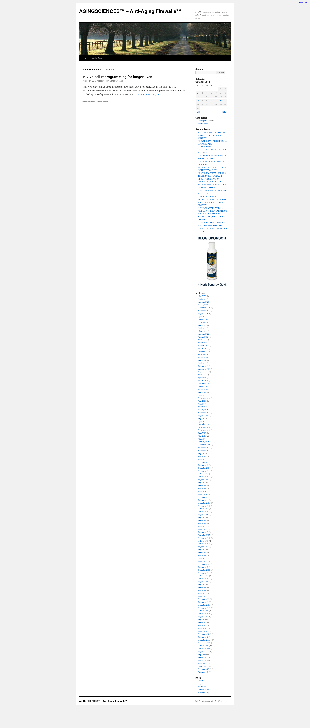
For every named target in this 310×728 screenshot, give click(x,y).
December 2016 (204, 424)
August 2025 (203, 313)
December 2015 (204, 444)
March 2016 (202, 438)
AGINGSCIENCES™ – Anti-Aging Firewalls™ (130, 10)
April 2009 (202, 663)
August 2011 (203, 581)
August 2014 (203, 479)
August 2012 (203, 546)
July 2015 (202, 453)
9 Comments (102, 101)
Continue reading (148, 94)
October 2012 (203, 540)
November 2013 (204, 505)
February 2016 (203, 441)
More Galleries (88, 101)
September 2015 (204, 450)
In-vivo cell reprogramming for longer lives (117, 76)
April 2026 (202, 299)
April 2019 (202, 395)
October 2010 (203, 610)
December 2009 (204, 639)
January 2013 (203, 532)
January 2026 (203, 304)
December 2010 (204, 605)
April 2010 (202, 628)
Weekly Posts (203, 123)
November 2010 (204, 607)
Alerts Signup (97, 58)
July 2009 (202, 654)
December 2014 (204, 468)
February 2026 (203, 301)
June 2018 (202, 401)
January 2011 (203, 602)
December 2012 (204, 535)
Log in (200, 683)
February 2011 (203, 599)
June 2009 (202, 657)
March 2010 (202, 631)
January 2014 (203, 500)
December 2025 (204, 307)
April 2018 (202, 403)
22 (221, 100)
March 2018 (202, 406)
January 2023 (203, 336)
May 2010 (202, 625)
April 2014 (202, 491)
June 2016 (202, 433)
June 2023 (202, 325)
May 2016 (202, 436)
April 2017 (202, 421)
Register (201, 680)
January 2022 (203, 348)
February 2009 (203, 669)
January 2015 (203, 465)
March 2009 (202, 666)
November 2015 (204, 447)
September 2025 (204, 310)
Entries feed (202, 686)
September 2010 (204, 613)
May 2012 (202, 555)
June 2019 (202, 392)
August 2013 (203, 514)
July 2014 (202, 482)
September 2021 (204, 354)
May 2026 (202, 296)
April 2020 (202, 377)
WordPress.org (203, 692)
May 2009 (202, 660)
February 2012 (203, 564)
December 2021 (204, 351)
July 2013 (202, 517)
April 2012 (202, 558)
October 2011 (203, 575)
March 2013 (202, 529)
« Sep (198, 111)
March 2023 (202, 331)
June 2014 (202, 485)
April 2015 (202, 459)
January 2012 (203, 567)
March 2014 (202, 494)
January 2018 (203, 409)
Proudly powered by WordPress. (211, 701)
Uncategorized (203, 120)
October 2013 (203, 508)
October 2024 (203, 319)
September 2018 (204, 398)
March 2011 (202, 596)
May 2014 (202, 488)
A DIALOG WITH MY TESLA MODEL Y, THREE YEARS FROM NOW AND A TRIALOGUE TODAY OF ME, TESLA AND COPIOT (212, 214)
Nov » (225, 111)
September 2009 (204, 648)
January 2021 (203, 366)
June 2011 (202, 587)
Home (85, 58)
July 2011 (202, 584)
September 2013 (204, 511)
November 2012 (204, 537)
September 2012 (204, 543)
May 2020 (202, 374)
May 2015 (202, 456)
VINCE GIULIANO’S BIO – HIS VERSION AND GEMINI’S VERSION (211, 135)
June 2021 (202, 360)
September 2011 (204, 578)
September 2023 (204, 322)
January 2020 (203, 380)
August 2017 (203, 415)
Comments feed (204, 689)
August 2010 (203, 616)
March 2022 (202, 342)
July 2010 (202, 619)
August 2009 (203, 651)
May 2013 (202, 523)
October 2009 (203, 645)
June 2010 (202, 622)
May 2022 (202, 339)
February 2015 (203, 462)
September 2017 (204, 412)
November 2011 (204, 572)
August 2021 (203, 357)
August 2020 (203, 371)
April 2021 (202, 363)
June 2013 (202, 520)
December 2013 (204, 503)
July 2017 (202, 418)
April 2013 (202, 526)
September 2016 (204, 430)
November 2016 (204, 427)
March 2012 (202, 561)
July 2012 (202, 549)
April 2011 (202, 593)
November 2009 (204, 642)
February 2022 (203, 345)
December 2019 (204, 383)
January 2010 (203, 637)
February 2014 (203, 497)
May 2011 (202, 590)
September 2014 (204, 476)
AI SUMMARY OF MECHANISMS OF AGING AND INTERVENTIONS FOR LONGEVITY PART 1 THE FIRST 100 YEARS (212, 147)
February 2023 (203, 334)
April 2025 (202, 316)
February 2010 (203, 634)
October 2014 (203, 473)
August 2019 (203, 389)
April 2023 (202, 328)
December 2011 (204, 570)
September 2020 (204, 368)
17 (198, 100)
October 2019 (203, 386)
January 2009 (203, 672)
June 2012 (202, 552)
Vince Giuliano (116, 80)
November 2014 (204, 470)
